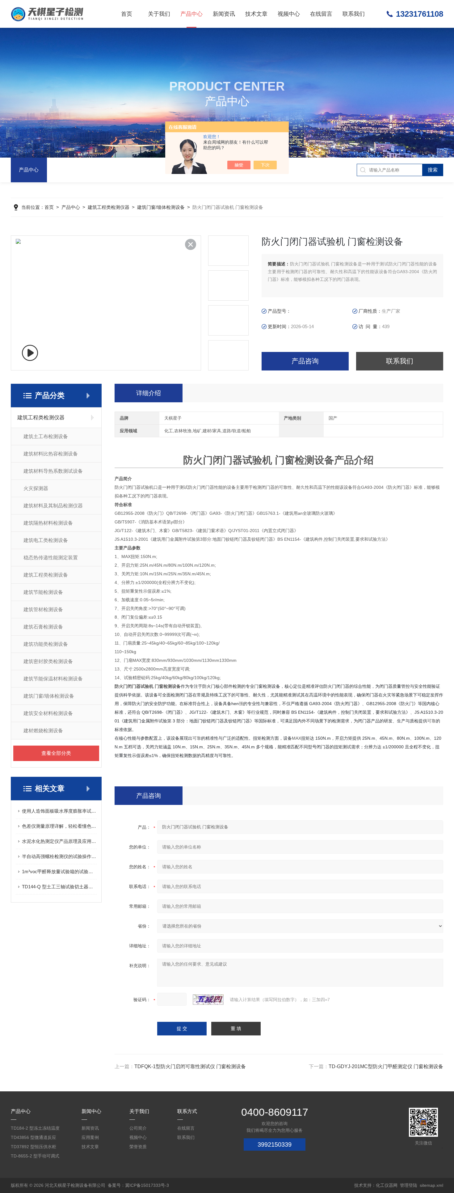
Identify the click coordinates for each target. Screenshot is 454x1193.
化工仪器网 (386, 1185)
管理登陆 (408, 1185)
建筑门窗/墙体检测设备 (161, 207)
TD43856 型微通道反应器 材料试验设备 (33, 1138)
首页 (126, 14)
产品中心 (191, 14)
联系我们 (354, 14)
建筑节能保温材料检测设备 (53, 678)
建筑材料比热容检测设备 (50, 453)
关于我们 (159, 14)
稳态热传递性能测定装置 (50, 557)
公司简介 (138, 1128)
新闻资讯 (224, 14)
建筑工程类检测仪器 (108, 207)
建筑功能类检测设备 (45, 644)
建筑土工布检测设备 (45, 436)
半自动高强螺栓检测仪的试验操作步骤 (59, 856)
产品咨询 (305, 361)
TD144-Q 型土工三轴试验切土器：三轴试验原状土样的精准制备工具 (59, 886)
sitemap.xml (431, 1185)
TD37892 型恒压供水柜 (33, 1146)
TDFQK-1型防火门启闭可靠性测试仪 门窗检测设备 (190, 1066)
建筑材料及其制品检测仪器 (53, 505)
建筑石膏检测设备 (43, 626)
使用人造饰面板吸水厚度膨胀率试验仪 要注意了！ (59, 811)
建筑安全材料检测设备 (48, 713)
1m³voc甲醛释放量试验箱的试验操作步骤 (59, 871)
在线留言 (321, 14)
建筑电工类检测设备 (45, 540)
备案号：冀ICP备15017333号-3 (138, 1185)
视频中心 (289, 14)
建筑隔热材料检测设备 (48, 523)
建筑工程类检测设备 (45, 574)
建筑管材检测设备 (43, 609)
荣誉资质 (138, 1146)
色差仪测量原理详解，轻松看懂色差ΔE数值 (59, 826)
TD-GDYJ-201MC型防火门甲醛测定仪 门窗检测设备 (386, 1066)
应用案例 (90, 1137)
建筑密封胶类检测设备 (48, 661)
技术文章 (256, 14)
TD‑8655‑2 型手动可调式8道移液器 (35, 1157)
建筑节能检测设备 (43, 592)
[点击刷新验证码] (208, 999)
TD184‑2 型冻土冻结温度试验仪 (35, 1129)
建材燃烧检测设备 (43, 730)
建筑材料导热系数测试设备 (53, 471)
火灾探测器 (35, 488)
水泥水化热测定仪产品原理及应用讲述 (59, 841)
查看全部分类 (56, 753)
